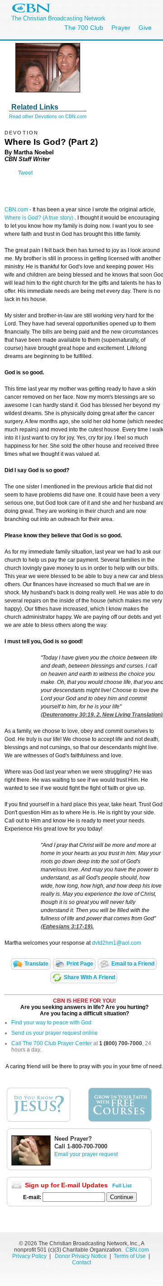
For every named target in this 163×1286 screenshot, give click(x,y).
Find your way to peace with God (51, 1022)
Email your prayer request (86, 1154)
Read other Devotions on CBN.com (47, 116)
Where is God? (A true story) (40, 218)
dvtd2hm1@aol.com (116, 943)
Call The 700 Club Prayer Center (51, 1043)
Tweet (25, 173)
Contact (81, 1262)
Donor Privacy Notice (81, 1256)
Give (145, 27)
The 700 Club (83, 27)
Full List (122, 1185)
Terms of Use (130, 1256)
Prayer (120, 27)
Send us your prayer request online (54, 1033)
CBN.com (16, 209)
